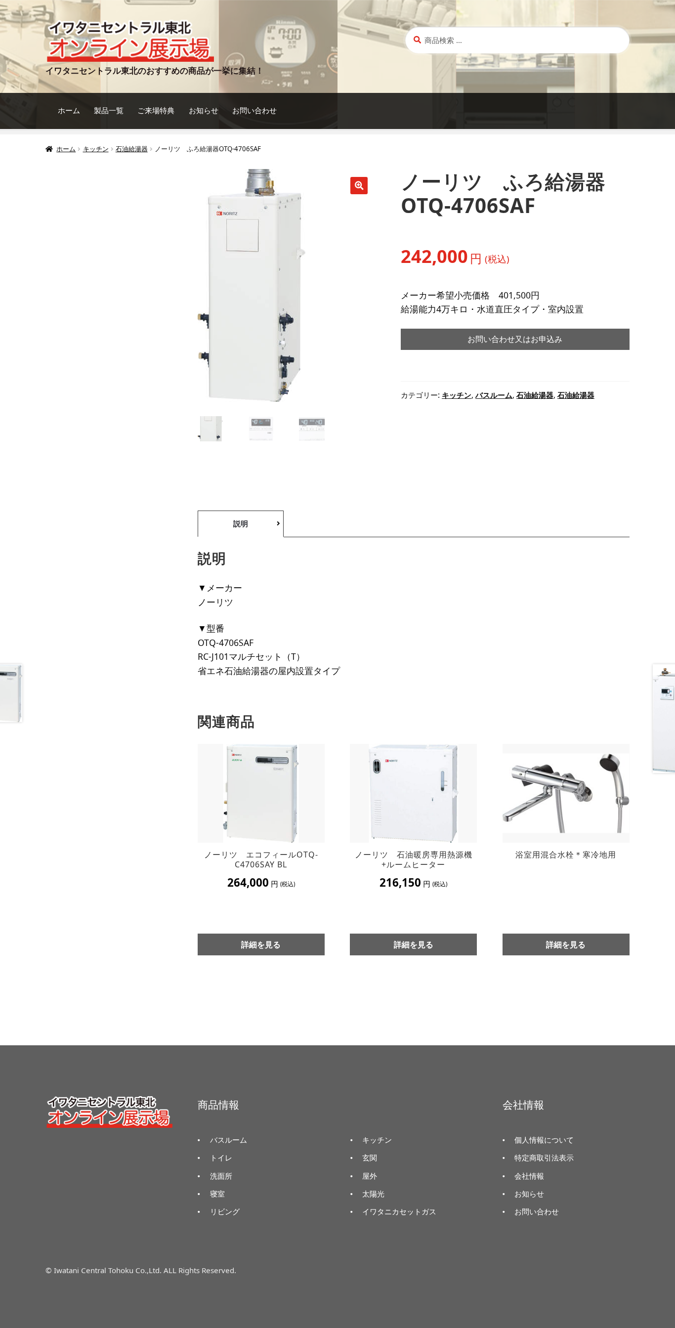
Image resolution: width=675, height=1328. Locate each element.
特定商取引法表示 (544, 1157)
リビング (225, 1211)
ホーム (69, 110)
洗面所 (221, 1176)
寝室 (217, 1194)
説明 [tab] (240, 523)
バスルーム (493, 395)
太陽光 (373, 1194)
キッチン (96, 148)
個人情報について (544, 1140)
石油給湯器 (132, 148)
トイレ (221, 1157)
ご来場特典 (155, 110)
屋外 (369, 1176)
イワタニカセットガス (399, 1211)
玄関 (369, 1157)
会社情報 (529, 1176)
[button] (359, 185)
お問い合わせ (254, 110)
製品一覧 (109, 110)
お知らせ (203, 110)
